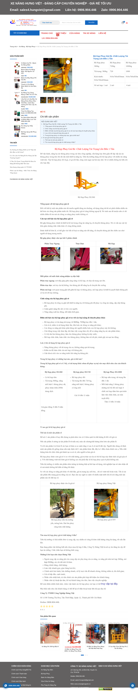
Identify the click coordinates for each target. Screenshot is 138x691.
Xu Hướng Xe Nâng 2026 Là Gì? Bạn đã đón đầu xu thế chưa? (23, 151)
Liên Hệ (102, 33)
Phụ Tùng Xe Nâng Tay (48, 685)
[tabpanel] (50, 637)
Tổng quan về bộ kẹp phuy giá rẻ (55, 126)
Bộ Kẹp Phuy (45, 673)
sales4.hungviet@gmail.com (40, 9)
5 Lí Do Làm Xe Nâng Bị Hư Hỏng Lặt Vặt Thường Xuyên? (23, 157)
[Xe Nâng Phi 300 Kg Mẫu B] (50, 634)
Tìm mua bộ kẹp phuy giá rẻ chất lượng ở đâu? (60, 142)
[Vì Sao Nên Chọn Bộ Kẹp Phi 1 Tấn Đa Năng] (118, 634)
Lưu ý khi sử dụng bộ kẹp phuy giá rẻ (57, 133)
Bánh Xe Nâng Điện (47, 677)
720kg (82, 322)
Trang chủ (13, 46)
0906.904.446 (87, 9)
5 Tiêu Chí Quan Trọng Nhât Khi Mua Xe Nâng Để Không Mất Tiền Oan (23, 162)
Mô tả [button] (42, 112)
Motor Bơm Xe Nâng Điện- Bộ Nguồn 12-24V (28, 71)
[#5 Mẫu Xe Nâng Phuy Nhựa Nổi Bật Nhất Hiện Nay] (95, 634)
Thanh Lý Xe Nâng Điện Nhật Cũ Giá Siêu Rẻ (28, 86)
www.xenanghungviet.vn (82, 684)
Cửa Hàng (74, 33)
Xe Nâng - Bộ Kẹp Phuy (27, 46)
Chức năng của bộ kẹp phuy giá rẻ (56, 128)
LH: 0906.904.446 (50, 37)
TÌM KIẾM (91, 22)
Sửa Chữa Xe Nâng (47, 681)
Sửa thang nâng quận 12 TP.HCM (21, 167)
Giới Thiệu (61, 33)
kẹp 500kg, (49, 562)
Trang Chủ (47, 33)
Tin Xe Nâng (89, 33)
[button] (122, 22)
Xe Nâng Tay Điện (47, 670)
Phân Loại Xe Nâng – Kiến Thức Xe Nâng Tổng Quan (23, 172)
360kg (76, 322)
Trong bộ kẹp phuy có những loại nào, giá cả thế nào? (62, 135)
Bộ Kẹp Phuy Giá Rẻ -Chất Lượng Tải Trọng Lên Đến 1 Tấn (62, 124)
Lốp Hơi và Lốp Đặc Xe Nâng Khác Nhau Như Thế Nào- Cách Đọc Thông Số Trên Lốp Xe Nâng (29, 102)
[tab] (84, 112)
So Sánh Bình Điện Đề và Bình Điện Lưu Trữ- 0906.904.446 (28, 119)
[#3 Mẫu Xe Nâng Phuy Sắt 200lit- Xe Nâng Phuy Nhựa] (73, 634)
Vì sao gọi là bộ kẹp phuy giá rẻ (53, 137)
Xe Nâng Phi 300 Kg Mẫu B (50, 646)
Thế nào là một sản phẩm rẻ (54, 140)
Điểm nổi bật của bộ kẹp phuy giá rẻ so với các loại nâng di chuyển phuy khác (70, 131)
